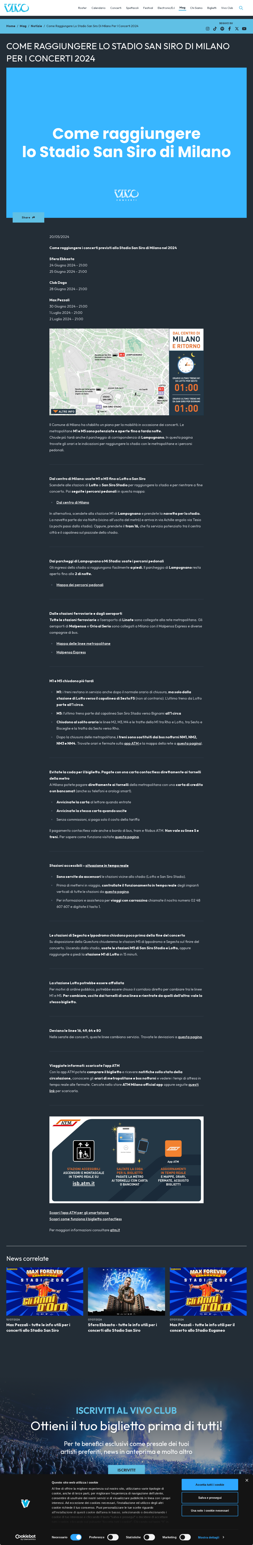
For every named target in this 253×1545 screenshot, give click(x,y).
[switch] (113, 1537)
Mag (182, 7)
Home (10, 26)
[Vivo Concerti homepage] (16, 8)
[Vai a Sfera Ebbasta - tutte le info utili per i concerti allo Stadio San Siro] (126, 1291)
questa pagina (189, 743)
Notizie (36, 26)
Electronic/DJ (166, 8)
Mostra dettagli (208, 1537)
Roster (82, 8)
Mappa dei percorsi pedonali (80, 585)
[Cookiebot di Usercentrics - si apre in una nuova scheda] (25, 1537)
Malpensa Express (71, 652)
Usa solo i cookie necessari (210, 1510)
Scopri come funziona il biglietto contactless (85, 1219)
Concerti (115, 8)
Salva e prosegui (210, 1497)
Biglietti (211, 8)
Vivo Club (227, 8)
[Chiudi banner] (246, 1480)
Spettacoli (132, 8)
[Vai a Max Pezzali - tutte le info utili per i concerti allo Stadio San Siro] (44, 1291)
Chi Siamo (196, 8)
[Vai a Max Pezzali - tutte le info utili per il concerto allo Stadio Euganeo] (208, 1291)
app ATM (131, 743)
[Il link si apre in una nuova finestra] (207, 29)
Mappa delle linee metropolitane (83, 643)
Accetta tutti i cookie (209, 1484)
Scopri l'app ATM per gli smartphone (79, 1212)
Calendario (99, 8)
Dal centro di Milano (73, 502)
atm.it (115, 1230)
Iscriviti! (126, 1470)
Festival (148, 8)
